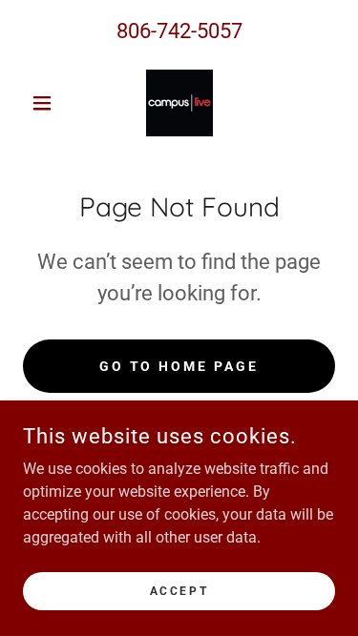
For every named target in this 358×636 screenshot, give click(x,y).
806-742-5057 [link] (179, 31)
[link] (179, 103)
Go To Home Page (179, 366)
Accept (179, 590)
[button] (46, 103)
